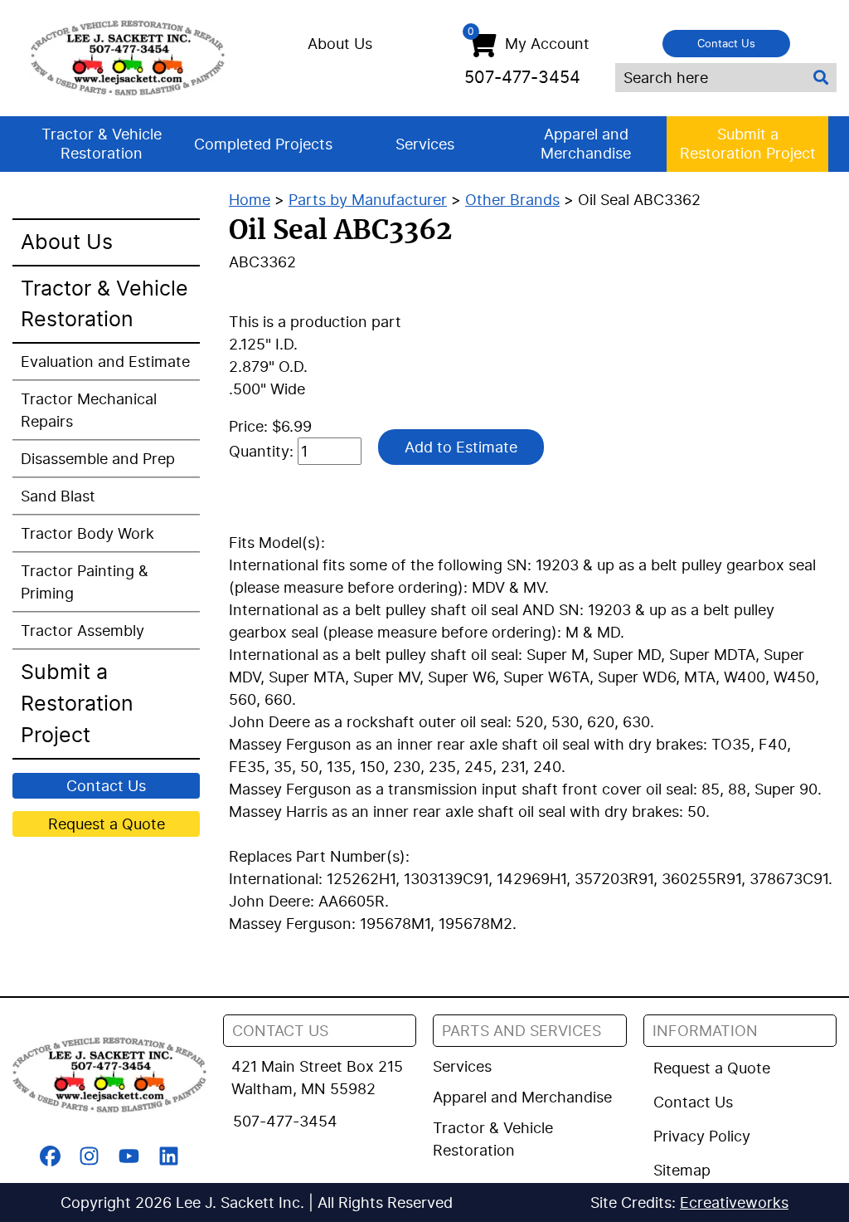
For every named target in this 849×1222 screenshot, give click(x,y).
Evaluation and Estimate (105, 361)
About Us (340, 43)
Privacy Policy (701, 1136)
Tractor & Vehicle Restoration (101, 143)
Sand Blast (58, 496)
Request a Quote (106, 824)
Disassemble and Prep (98, 458)
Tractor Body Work (87, 533)
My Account (528, 40)
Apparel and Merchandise (586, 143)
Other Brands (512, 199)
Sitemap (682, 1170)
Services (424, 144)
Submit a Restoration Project (748, 143)
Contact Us (726, 43)
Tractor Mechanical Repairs (89, 410)
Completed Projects (263, 144)
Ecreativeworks (734, 1202)
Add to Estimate (461, 447)
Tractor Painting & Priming (84, 582)
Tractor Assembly (82, 630)
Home (249, 199)
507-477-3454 (522, 77)
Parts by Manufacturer (368, 199)
